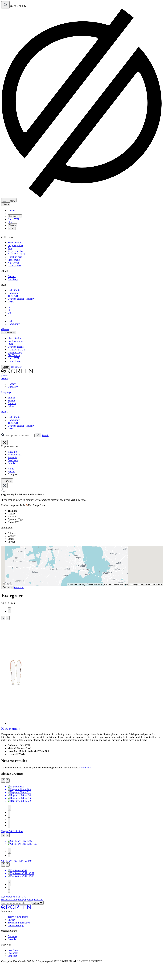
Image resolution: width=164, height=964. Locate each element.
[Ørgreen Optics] (16, 908)
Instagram (13, 950)
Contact (12, 276)
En (9, 307)
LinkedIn (12, 955)
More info (86, 767)
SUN (10, 343)
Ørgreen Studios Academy (21, 298)
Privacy (11, 919)
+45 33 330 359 (9, 899)
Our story (12, 936)
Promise (12, 463)
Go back (8, 587)
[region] (82, 566)
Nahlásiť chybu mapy (154, 584)
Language (6, 392)
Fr (9, 310)
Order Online (14, 290)
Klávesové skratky (76, 585)
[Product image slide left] (3, 618)
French (11, 400)
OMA (11, 301)
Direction (19, 587)
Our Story (13, 279)
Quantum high (15, 257)
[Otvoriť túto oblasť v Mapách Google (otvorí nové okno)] (7, 583)
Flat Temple (14, 259)
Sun (10, 248)
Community (14, 293)
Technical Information (19, 922)
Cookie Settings (16, 925)
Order (11, 321)
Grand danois (14, 265)
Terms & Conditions (18, 917)
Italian (11, 406)
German (12, 403)
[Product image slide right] (8, 618)
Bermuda (12, 457)
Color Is (12, 939)
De (9, 312)
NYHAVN (13, 219)
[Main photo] (9, 610)
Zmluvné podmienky (136, 584)
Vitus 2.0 (12, 451)
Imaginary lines (15, 245)
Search (6, 367)
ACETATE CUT (16, 254)
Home (11, 468)
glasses (11, 471)
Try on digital (11, 728)
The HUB (13, 295)
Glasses (11, 210)
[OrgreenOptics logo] (17, 372)
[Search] (5, 4)
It (8, 315)
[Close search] (4, 442)
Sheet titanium (15, 242)
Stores (11, 222)
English (11, 397)
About (12, 225)
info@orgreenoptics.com (30, 899)
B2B (11, 228)
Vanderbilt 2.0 (15, 454)
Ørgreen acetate (16, 251)
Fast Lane (13, 460)
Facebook (13, 953)
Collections (14, 216)
